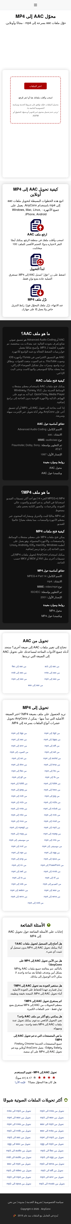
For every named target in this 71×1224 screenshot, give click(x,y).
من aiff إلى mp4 (52, 745)
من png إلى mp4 (19, 858)
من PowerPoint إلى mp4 (52, 865)
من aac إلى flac (19, 666)
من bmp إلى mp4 (52, 764)
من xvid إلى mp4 (35, 902)
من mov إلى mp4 (19, 821)
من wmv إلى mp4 (19, 896)
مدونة (21, 1202)
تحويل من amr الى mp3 (52, 1177)
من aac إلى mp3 (52, 678)
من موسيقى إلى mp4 (19, 839)
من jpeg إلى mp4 (19, 789)
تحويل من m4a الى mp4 (19, 1124)
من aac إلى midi (19, 672)
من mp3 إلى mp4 (52, 827)
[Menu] (35, 5)
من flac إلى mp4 (19, 770)
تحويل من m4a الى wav (52, 1130)
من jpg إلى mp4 (52, 795)
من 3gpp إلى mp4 (52, 739)
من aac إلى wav (35, 685)
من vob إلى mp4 (19, 883)
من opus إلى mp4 (52, 858)
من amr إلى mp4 (19, 745)
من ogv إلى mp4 (19, 852)
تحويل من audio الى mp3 (19, 1150)
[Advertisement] (35, 150)
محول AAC (55, 468)
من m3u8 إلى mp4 (52, 808)
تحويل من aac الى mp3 (19, 1137)
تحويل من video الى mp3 (19, 1170)
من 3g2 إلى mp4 (52, 733)
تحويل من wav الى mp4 (19, 1117)
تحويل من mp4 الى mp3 (19, 1177)
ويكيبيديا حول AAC (51, 473)
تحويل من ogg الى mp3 (52, 1157)
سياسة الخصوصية (53, 1202)
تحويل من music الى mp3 (52, 1183)
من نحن (12, 1202)
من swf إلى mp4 (19, 871)
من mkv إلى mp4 (19, 814)
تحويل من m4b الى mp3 (19, 1130)
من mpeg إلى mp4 (52, 833)
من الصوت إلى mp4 (19, 751)
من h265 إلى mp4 (19, 783)
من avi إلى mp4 (19, 758)
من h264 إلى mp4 (52, 783)
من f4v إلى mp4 (52, 770)
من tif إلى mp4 (52, 877)
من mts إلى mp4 (52, 839)
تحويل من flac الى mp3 (52, 1150)
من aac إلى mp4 (19, 678)
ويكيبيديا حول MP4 (51, 616)
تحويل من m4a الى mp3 (52, 1110)
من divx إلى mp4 (19, 764)
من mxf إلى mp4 (19, 846)
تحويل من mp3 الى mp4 (52, 1137)
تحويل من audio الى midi (18, 1157)
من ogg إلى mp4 (52, 852)
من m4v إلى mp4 (52, 814)
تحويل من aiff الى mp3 (52, 1170)
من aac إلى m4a (52, 672)
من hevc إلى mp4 (52, 789)
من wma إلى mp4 (52, 896)
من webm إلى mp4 (19, 890)
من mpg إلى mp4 (19, 833)
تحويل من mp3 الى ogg (52, 1143)
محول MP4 (55, 610)
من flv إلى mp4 (52, 777)
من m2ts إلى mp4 (52, 802)
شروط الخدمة (34, 1202)
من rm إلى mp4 (19, 865)
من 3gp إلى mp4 (19, 733)
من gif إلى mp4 (19, 777)
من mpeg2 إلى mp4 (19, 827)
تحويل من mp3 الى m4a (19, 1110)
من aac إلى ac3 (52, 666)
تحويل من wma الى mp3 (52, 1163)
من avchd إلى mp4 (52, 758)
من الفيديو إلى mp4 (52, 883)
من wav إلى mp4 (52, 890)
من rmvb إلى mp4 (52, 871)
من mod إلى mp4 (52, 821)
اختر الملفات (35, 86)
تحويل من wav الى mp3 (52, 1117)
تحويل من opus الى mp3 (19, 1183)
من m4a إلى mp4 (19, 808)
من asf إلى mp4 (52, 751)
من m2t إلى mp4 (19, 795)
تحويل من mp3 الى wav (52, 1124)
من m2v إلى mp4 (19, 802)
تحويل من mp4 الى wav (19, 1163)
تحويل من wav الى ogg (18, 1143)
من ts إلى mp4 (19, 877)
